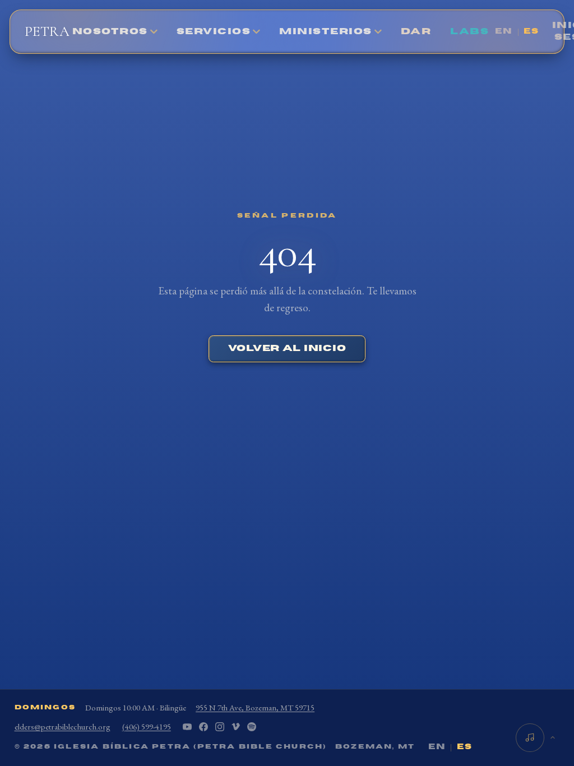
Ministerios (325, 31)
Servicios (214, 31)
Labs (469, 31)
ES (531, 31)
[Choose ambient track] (552, 737)
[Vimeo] (235, 726)
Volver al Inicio (287, 348)
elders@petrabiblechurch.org (62, 726)
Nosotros (110, 31)
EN (504, 31)
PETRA (47, 31)
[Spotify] (251, 726)
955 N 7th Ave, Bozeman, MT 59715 (255, 707)
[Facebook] (203, 726)
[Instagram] (219, 726)
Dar (416, 31)
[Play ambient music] (530, 737)
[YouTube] (187, 726)
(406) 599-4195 (146, 726)
